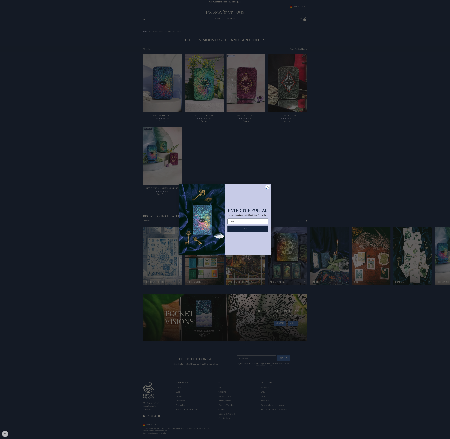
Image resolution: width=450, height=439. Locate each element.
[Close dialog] (268, 187)
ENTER (247, 228)
